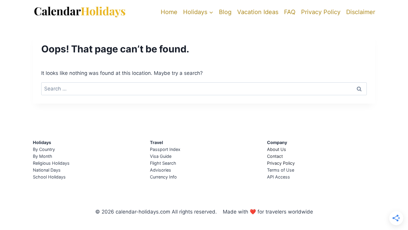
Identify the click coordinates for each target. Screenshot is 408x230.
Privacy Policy (320, 12)
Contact (275, 156)
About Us (276, 149)
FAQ (289, 12)
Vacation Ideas (257, 12)
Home (169, 12)
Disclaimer (360, 12)
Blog (225, 12)
